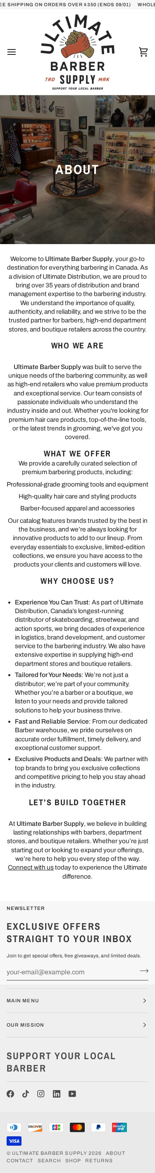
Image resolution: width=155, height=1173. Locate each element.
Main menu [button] (23, 1001)
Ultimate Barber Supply (49, 1153)
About (115, 1153)
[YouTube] (72, 1094)
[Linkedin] (56, 1094)
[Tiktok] (25, 1094)
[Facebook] (10, 1094)
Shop (73, 1161)
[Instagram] (41, 1094)
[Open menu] (19, 51)
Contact (20, 1161)
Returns (99, 1161)
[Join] (141, 971)
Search (49, 1161)
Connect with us (31, 867)
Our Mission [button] (25, 1025)
